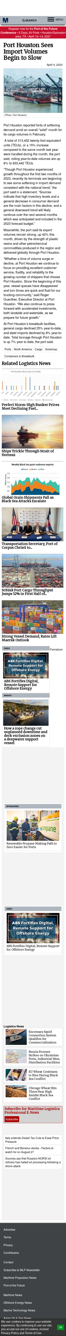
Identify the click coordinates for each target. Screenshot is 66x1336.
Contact (8, 1262)
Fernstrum (56, 649)
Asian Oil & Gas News (17, 1318)
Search (31, 20)
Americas (51, 349)
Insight (8, 695)
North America (23, 349)
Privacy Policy (10, 1333)
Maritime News (13, 1295)
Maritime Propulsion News (20, 1278)
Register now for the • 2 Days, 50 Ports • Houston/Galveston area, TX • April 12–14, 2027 (33, 32)
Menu (59, 19)
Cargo (38, 349)
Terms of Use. (33, 1333)
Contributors (11, 1253)
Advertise (9, 1229)
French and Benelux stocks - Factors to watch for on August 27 (29, 1150)
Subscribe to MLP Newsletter (22, 1270)
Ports (8, 349)
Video (7, 648)
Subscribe (11, 1119)
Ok (60, 1327)
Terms (7, 1237)
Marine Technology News (19, 1310)
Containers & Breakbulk (19, 356)
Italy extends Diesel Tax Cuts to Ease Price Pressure (32, 1140)
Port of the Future (14, 1285)
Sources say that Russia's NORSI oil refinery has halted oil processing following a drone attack (33, 1162)
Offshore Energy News (18, 1303)
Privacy (8, 1245)
